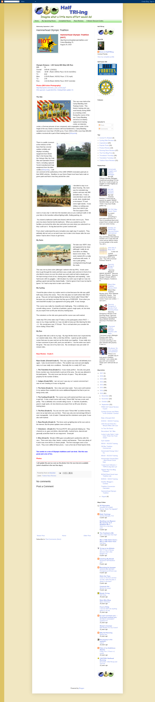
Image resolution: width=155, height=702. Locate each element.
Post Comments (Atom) (53, 539)
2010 (102, 393)
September (105, 404)
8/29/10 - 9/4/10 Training (109, 479)
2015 (102, 379)
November (105, 399)
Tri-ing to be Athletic (107, 548)
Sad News (103, 543)
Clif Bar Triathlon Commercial (106, 447)
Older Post (87, 535)
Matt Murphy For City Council (109, 627)
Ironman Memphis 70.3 (107, 516)
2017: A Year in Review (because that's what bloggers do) (107, 552)
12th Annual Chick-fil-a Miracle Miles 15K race (109, 424)
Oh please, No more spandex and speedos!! (113, 350)
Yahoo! (102, 643)
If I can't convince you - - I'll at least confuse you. (109, 616)
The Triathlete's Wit (107, 533)
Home (37, 21)
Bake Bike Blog (105, 600)
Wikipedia (73, 133)
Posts (102, 125)
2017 (102, 373)
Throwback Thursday (106, 155)
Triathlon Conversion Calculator (108, 487)
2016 (102, 376)
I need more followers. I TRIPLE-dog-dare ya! (109, 466)
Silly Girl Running (106, 633)
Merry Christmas (105, 602)
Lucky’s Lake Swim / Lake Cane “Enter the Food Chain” (109, 436)
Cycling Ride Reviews (106, 140)
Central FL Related (105, 138)
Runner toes (103, 634)
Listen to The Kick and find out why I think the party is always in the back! (108, 579)
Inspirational (103, 143)
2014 (102, 382)
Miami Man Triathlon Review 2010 (112, 286)
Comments (104, 129)
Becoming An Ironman (108, 567)
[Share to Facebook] (70, 473)
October (104, 401)
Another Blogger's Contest (107, 482)
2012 (102, 387)
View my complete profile (106, 57)
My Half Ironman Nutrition (111, 191)
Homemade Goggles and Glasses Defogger (112, 171)
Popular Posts (104, 145)
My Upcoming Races (49, 21)
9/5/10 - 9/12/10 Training (109, 443)
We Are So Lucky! (105, 588)
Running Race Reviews (107, 150)
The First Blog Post (105, 153)
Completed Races (65, 21)
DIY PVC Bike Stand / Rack (112, 210)
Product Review (104, 148)
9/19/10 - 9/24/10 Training (110, 421)
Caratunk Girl (104, 586)
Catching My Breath (107, 559)
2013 (102, 384)
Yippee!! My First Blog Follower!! (108, 470)
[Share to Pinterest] (72, 473)
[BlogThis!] (66, 473)
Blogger (81, 688)
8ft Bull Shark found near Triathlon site (109, 475)
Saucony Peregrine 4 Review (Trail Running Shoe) (113, 307)
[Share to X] (68, 473)
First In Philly (104, 607)
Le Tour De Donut (107, 428)
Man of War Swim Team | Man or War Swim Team (108, 540)
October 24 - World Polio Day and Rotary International (113, 230)
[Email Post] (59, 473)
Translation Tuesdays (106, 158)
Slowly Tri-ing (105, 593)
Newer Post (41, 535)
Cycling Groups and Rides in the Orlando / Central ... (110, 413)
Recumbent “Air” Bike (108, 431)
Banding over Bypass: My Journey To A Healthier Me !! (108, 522)
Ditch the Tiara (105, 576)
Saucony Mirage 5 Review (111, 266)
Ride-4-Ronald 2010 (108, 418)
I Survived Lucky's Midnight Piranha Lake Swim (112, 329)
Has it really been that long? (108, 535)
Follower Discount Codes (95, 21)
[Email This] (64, 473)
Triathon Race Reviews (49, 476)
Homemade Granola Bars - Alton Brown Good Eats (109, 460)
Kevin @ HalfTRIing (107, 52)
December (105, 396)
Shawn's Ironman (106, 626)
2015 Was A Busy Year (112, 248)
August (104, 496)
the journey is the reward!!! (106, 640)
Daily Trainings (105, 514)
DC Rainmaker (105, 505)
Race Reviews (78, 21)
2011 (101, 390)
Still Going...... (104, 595)
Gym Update (105, 440)
